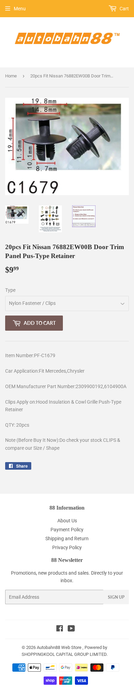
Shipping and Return (67, 538)
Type (10, 290)
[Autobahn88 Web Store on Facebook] (59, 629)
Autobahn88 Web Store (59, 647)
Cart (124, 8)
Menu (20, 8)
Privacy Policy (67, 547)
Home (11, 75)
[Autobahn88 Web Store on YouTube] (71, 629)
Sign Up (116, 597)
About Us (67, 520)
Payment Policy (67, 529)
